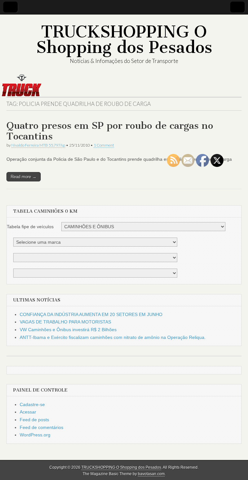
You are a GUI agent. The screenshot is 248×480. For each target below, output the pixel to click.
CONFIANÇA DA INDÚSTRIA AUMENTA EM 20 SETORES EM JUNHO (91, 314)
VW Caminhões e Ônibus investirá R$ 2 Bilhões (68, 329)
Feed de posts (34, 419)
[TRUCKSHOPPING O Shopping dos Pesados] (124, 85)
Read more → (23, 176)
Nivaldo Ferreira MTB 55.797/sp (38, 145)
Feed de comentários (41, 427)
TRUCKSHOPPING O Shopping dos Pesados (124, 39)
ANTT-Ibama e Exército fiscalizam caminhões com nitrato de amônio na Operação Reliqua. (113, 337)
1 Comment (104, 145)
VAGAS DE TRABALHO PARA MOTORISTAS (65, 321)
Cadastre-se (32, 404)
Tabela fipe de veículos (30, 226)
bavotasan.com (151, 474)
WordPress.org (35, 434)
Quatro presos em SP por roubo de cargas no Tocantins (109, 131)
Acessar (28, 411)
